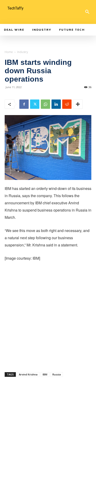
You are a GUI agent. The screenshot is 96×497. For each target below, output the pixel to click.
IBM (45, 374)
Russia (56, 374)
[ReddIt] (67, 104)
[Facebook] (24, 104)
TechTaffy (15, 8)
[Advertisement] (48, 316)
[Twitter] (34, 104)
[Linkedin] (56, 104)
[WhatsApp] (45, 104)
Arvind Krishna (28, 374)
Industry (22, 52)
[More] (78, 104)
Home (9, 52)
